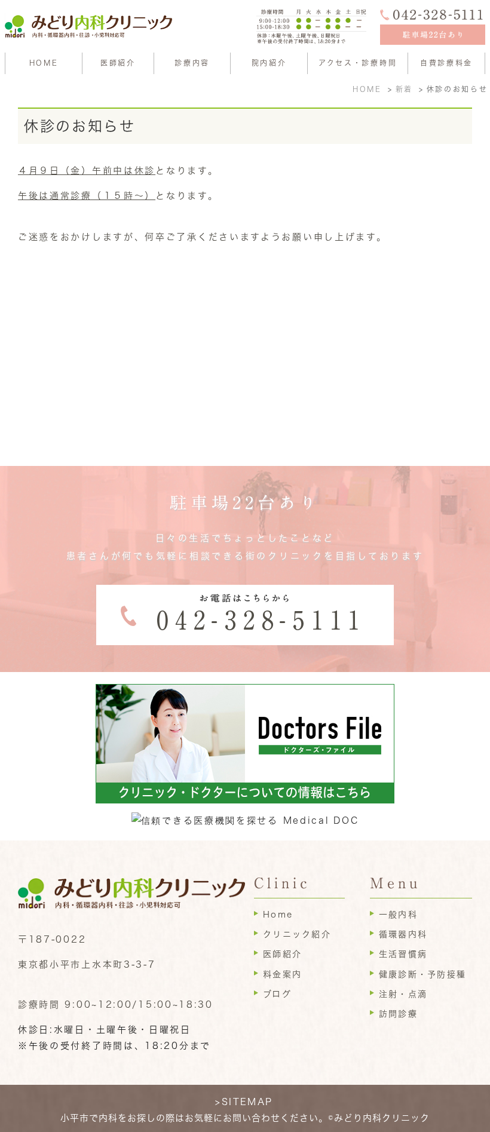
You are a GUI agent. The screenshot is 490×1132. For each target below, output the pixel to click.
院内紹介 (269, 62)
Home (278, 914)
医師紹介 (118, 62)
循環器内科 (403, 934)
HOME (44, 62)
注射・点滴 (403, 994)
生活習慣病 (403, 954)
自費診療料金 (446, 62)
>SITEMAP (243, 1101)
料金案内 (282, 974)
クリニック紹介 (297, 934)
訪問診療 (398, 1014)
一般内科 (398, 914)
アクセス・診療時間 (357, 62)
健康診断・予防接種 (422, 974)
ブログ (277, 994)
